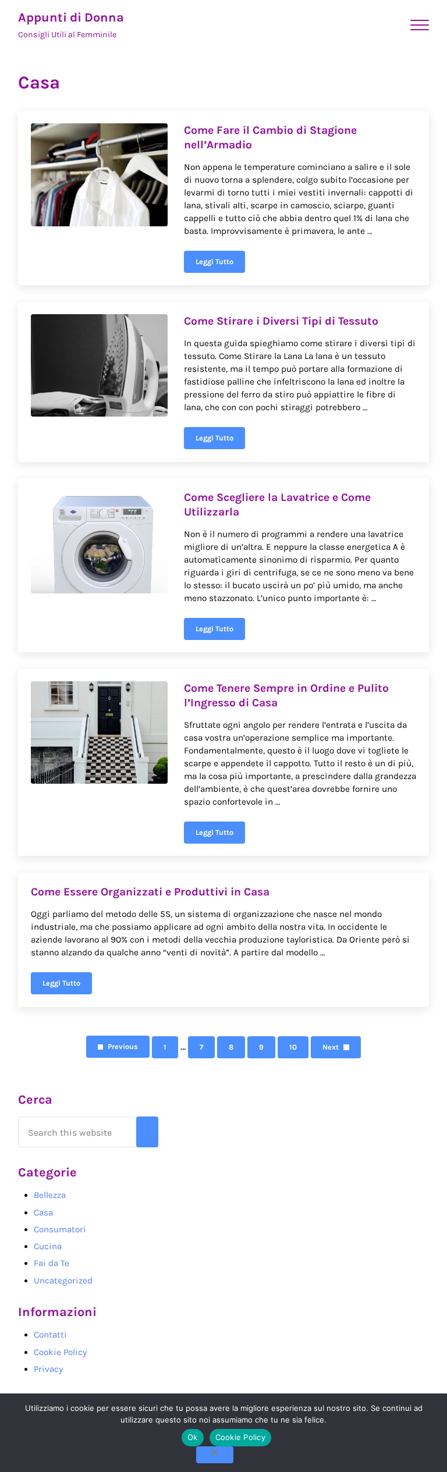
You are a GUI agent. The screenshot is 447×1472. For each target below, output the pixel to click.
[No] (214, 1454)
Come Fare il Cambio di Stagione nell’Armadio (270, 137)
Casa (43, 1212)
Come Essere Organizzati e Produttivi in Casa (150, 891)
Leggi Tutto (220, 263)
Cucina (48, 1246)
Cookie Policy (60, 1352)
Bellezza (50, 1195)
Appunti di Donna (71, 17)
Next (330, 1047)
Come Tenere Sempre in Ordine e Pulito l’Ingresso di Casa (286, 695)
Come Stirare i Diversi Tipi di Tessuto (281, 321)
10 (298, 1049)
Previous (123, 1046)
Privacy (48, 1369)
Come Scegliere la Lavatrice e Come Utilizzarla (277, 504)
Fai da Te (51, 1263)
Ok (192, 1437)
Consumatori (60, 1229)
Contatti (50, 1334)
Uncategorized (63, 1280)
